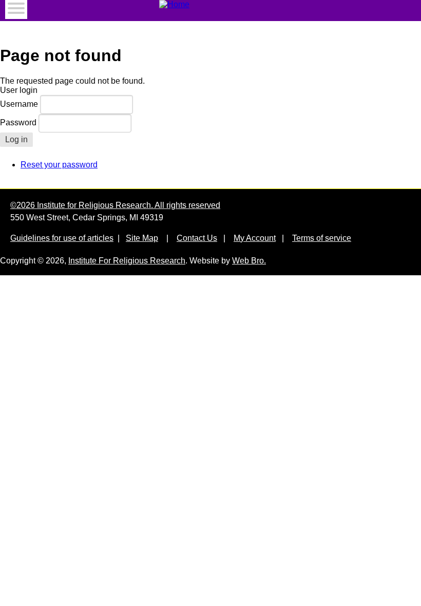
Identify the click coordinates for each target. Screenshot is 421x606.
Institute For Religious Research (126, 260)
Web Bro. (249, 260)
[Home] (210, 4)
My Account (255, 238)
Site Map (142, 238)
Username (19, 104)
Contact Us (197, 238)
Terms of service (321, 238)
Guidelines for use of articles (61, 238)
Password (18, 122)
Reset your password (59, 164)
